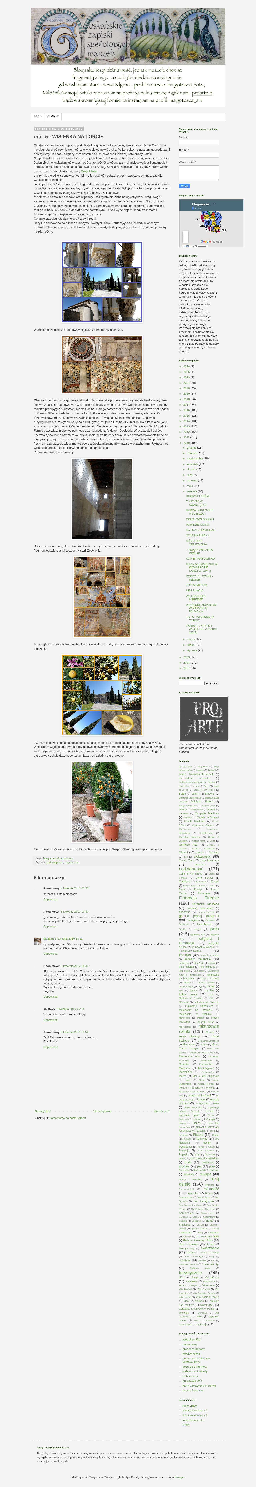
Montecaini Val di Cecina (202, 1052)
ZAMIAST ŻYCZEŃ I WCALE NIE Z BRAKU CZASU (201, 629)
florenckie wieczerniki (200, 908)
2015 (187, 415)
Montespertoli (207, 1072)
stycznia (192, 650)
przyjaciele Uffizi (193, 1380)
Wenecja (184, 1312)
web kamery (190, 1376)
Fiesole (197, 889)
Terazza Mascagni (193, 1256)
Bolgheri (195, 801)
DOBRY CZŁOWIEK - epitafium (199, 578)
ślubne (210, 1244)
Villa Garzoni (185, 1297)
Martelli (200, 1018)
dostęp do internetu (195, 1366)
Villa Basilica (185, 1289)
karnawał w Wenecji (203, 947)
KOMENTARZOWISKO (200, 558)
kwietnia (192, 491)
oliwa (216, 1103)
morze (182, 1076)
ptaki (212, 1166)
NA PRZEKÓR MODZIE (201, 530)
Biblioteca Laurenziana (190, 798)
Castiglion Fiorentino (189, 837)
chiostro (200, 852)
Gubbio (182, 929)
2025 (187, 371)
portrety (183, 1158)
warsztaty (206, 1304)
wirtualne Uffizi (192, 1339)
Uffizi (182, 1277)
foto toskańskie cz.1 (195, 1410)
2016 (187, 410)
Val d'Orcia (212, 1277)
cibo (186, 857)
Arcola (196, 786)
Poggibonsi (185, 1146)
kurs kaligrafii (186, 966)
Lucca (193, 990)
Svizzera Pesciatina (207, 1236)
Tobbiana (185, 1260)
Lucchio (209, 990)
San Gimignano (203, 1201)
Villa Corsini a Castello (204, 1293)
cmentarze (200, 864)
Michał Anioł (206, 1021)
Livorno (211, 986)
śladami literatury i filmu (198, 1240)
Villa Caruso (203, 1289)
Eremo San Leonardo (194, 885)
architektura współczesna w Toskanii (197, 782)
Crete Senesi (204, 877)
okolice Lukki (202, 1103)
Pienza (196, 1123)
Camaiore (210, 809)
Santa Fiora (207, 1213)
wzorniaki (210, 1320)
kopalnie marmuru (210, 955)
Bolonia (210, 801)
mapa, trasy (190, 1344)
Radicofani (184, 1170)
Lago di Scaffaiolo (210, 978)
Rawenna (188, 1174)
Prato (188, 1162)
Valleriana (191, 1281)
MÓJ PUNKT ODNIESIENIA (196, 542)
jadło (214, 928)
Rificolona (209, 1185)
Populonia (210, 1154)
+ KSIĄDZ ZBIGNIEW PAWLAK (199, 551)
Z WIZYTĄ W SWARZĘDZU (196, 503)
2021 (187, 382)
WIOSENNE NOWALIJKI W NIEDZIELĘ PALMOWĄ (201, 608)
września (193, 464)
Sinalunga (184, 1224)
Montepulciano (206, 1064)
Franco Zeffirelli (206, 912)
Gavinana (183, 924)
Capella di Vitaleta (208, 817)
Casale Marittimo (194, 821)
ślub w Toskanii (189, 1244)
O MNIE (53, 117)
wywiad (196, 1320)
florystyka (184, 912)
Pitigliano (187, 1139)
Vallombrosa (209, 1281)
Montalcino (189, 1044)
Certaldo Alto (188, 844)
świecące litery (187, 1248)
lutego (191, 644)
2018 (187, 399)
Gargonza (210, 920)
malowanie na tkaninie (195, 1014)
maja (190, 485)
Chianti (183, 852)
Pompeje (184, 1150)
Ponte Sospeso (205, 1150)
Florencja (204, 893)
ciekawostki (202, 856)
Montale (204, 1044)
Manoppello (184, 1018)
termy (211, 1256)
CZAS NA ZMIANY (197, 535)
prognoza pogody (194, 1348)
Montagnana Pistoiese (208, 1041)
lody (181, 990)
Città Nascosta (209, 860)
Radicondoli (199, 1170)
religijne (205, 1174)
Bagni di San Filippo (204, 790)
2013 (187, 426)
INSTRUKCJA (194, 590)
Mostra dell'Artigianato (206, 1076)
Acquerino (203, 766)
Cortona (183, 878)
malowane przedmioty (199, 1006)
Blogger (179, 1477)
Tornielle (202, 1260)
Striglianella (213, 1232)
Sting (200, 1232)
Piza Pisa (201, 1138)
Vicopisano (208, 1285)
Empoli (215, 881)
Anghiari (212, 770)
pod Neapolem (55, 862)
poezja (207, 1142)
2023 (187, 377)
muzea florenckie (193, 1390)
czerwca (192, 480)
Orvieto (210, 1111)
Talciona (191, 1252)
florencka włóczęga (206, 903)
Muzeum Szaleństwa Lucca (192, 1091)
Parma (210, 1115)
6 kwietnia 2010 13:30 (75, 911)
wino (199, 1316)
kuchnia (211, 963)
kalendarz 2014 (197, 934)
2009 (187, 657)
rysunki (192, 1193)
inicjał (197, 929)
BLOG (37, 117)
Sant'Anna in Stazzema (203, 1209)
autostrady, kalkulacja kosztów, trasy (196, 1360)
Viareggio (193, 1285)
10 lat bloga (185, 766)
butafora (183, 809)
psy (199, 1166)
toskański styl (210, 1264)
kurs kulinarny (207, 966)
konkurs (185, 955)
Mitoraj (210, 1032)
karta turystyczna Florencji (199, 1385)
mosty (188, 1080)
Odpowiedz (50, 899)
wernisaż (202, 1313)
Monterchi (184, 1068)
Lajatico (187, 982)
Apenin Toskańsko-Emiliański (196, 774)
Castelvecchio (206, 833)
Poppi (197, 1154)
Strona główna (102, 1111)
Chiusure (214, 852)
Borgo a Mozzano (188, 805)
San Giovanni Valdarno (190, 1205)
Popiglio (183, 1154)
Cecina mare (198, 841)
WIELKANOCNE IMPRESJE (196, 597)
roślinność (211, 1189)
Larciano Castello (206, 982)
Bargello (196, 794)
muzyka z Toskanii (199, 1095)
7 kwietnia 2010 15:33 (70, 1008)
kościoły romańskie (198, 958)
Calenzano (196, 809)
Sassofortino (209, 1217)
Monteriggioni (206, 1068)
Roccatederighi (186, 1189)
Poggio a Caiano (206, 1147)
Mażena (48, 938)
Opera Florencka (193, 1107)
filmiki (186, 1424)
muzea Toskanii (206, 1084)
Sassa (195, 1217)
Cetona (195, 848)
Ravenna (214, 1170)
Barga (182, 793)
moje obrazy (189, 1036)
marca (191, 639)
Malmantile (184, 1002)
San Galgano (203, 1197)
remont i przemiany (190, 1179)
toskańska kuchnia (188, 1264)
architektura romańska (194, 778)
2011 (186, 437)
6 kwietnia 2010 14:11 (69, 938)
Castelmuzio (185, 829)
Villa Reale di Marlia (207, 1297)
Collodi (211, 874)
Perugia (210, 1119)
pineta (212, 1131)
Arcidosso (184, 786)
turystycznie (72, 862)
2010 (187, 442)
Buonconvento (208, 805)
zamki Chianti (185, 1324)
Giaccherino (204, 924)
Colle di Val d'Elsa (190, 873)
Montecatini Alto (189, 1056)
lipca (190, 474)
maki (211, 998)
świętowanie (210, 1248)
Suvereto (187, 1236)
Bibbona (209, 793)
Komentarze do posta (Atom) (67, 1117)
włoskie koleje (191, 1353)
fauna (212, 885)
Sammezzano (185, 1197)
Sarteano (183, 1217)
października (195, 458)
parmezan (184, 1119)
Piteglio (215, 1135)
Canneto (187, 817)
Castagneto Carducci (203, 825)
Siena (209, 1220)
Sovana (200, 1225)
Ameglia (200, 770)
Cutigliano (184, 881)
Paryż (197, 1119)
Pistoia (198, 1135)
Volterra (199, 1301)
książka (198, 963)
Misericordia (185, 1027)
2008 (187, 662)
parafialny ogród (189, 1115)
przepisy (184, 1166)
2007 (187, 668)
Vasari (182, 1285)
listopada (193, 453)
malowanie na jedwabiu (195, 1010)
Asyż (206, 786)
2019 (187, 393)
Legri (200, 986)
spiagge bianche (199, 1228)
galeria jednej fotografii (199, 916)
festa (182, 889)
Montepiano (184, 1064)
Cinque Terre (186, 860)
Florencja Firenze (199, 897)
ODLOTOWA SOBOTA (200, 519)
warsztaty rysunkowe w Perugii (197, 1308)
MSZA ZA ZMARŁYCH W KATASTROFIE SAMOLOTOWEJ (201, 567)
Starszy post (161, 1111)
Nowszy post (43, 1111)
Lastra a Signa (186, 986)
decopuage (201, 881)
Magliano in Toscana (190, 998)
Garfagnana (193, 920)
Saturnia (183, 1221)
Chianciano (209, 848)
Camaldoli (183, 813)
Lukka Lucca (188, 994)
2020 (187, 388)
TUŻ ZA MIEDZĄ (196, 585)
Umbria (195, 1277)
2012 (187, 431)
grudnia (192, 447)
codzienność (191, 868)
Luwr (211, 994)
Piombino (183, 1135)
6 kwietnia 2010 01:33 (75, 888)
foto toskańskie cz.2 (195, 1415)
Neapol (201, 1099)
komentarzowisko (190, 950)
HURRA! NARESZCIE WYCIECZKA (199, 512)
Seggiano (196, 1221)
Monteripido (185, 1072)
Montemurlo (206, 1060)
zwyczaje (201, 1324)
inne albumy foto (193, 1420)
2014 (187, 421)
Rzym (208, 1193)
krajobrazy (184, 963)
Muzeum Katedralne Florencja (197, 1087)
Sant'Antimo (186, 1213)
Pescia (182, 1123)
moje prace (190, 1405)
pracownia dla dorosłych (205, 1158)
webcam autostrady (195, 1371)
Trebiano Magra (200, 1268)
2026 (187, 366)
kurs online (184, 971)
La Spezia (199, 971)
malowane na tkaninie (206, 1002)
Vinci (186, 1301)
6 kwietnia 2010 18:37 (75, 965)
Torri (213, 1260)
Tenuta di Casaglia (209, 1252)
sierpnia (192, 469)
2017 (187, 404)
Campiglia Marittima (207, 813)
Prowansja (208, 1162)
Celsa (212, 841)
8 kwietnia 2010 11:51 (74, 1032)
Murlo (201, 1080)
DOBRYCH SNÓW (197, 496)
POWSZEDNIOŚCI (198, 524)
